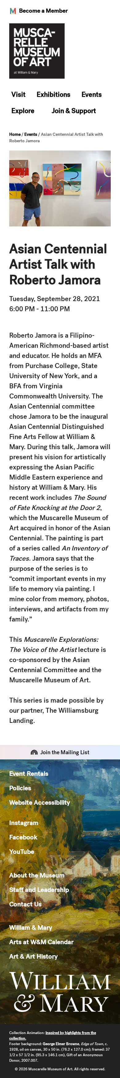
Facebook (23, 837)
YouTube (21, 851)
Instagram (23, 822)
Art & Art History (33, 956)
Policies (20, 788)
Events (92, 94)
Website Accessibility (39, 802)
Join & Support (74, 110)
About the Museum (37, 875)
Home (15, 134)
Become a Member (43, 10)
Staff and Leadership (39, 889)
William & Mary (30, 927)
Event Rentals (28, 773)
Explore (22, 110)
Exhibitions (53, 94)
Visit (18, 94)
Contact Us (25, 904)
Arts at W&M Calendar (41, 942)
